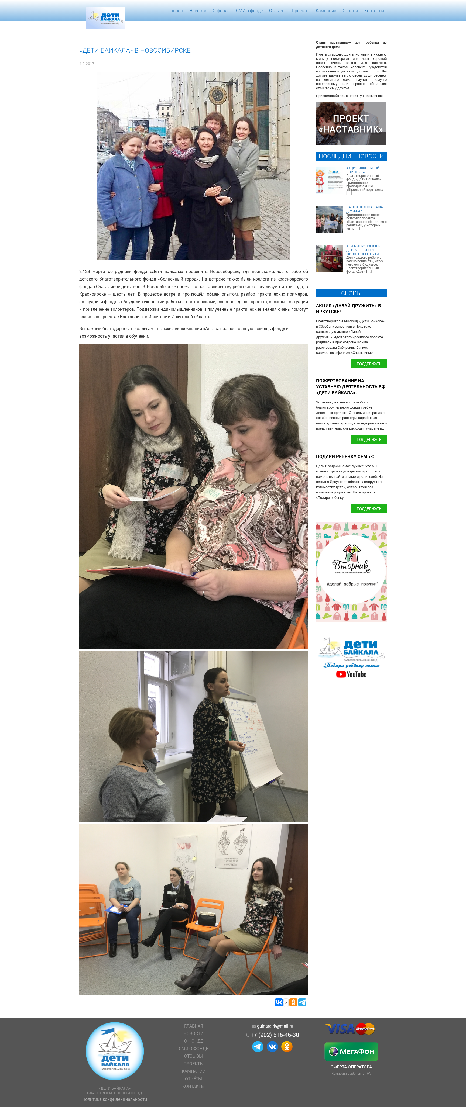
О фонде (221, 10)
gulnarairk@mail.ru (275, 1026)
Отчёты (350, 10)
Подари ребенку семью (345, 456)
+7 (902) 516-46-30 (275, 1035)
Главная (174, 10)
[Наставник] (351, 143)
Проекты (300, 10)
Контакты (374, 10)
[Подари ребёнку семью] (351, 677)
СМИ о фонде (249, 10)
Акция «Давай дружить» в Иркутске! (348, 308)
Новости (197, 10)
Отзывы (277, 10)
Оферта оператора (351, 1067)
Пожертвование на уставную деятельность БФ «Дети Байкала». (350, 387)
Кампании (326, 10)
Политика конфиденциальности (114, 1099)
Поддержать (369, 363)
